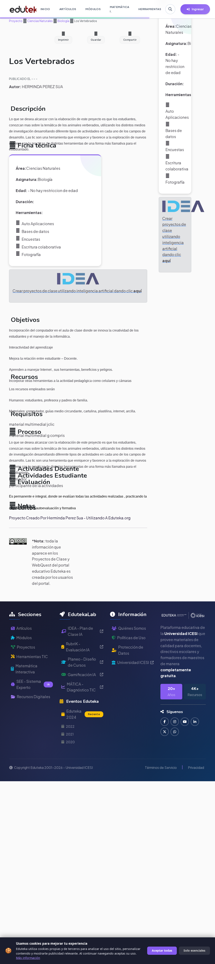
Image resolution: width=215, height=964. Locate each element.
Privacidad (196, 767)
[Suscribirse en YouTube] (185, 721)
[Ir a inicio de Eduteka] (20, 9)
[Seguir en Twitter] (164, 732)
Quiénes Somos (132, 628)
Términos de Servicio (161, 767)
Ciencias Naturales (40, 21)
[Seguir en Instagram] (174, 721)
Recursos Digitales (33, 696)
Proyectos (26, 647)
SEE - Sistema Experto (33, 684)
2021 (70, 734)
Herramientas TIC (32, 656)
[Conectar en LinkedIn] (195, 721)
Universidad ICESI (133, 662)
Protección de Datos (130, 650)
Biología (63, 21)
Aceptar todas (162, 950)
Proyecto (15, 21)
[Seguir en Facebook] (164, 721)
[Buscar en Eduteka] (170, 9)
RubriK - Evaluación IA (78, 646)
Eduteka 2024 (83, 714)
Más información (28, 958)
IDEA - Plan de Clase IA (80, 631)
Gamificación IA (82, 674)
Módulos (24, 637)
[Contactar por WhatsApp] (174, 732)
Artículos (24, 628)
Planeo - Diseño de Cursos (82, 662)
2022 (70, 726)
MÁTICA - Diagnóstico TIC (81, 687)
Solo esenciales (194, 950)
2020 (70, 742)
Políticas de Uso (131, 637)
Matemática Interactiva (26, 668)
